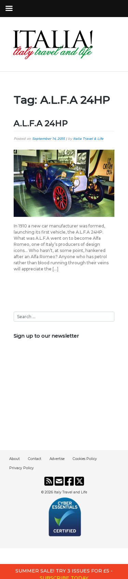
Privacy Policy (21, 468)
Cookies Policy (85, 459)
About (14, 459)
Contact (34, 459)
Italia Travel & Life (88, 138)
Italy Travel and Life (70, 492)
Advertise (57, 459)
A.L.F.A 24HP (41, 123)
